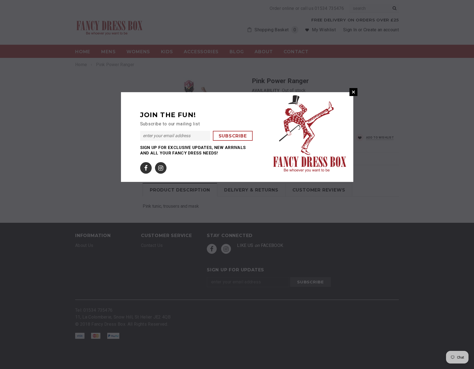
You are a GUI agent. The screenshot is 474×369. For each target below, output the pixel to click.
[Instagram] (160, 167)
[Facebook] (146, 167)
